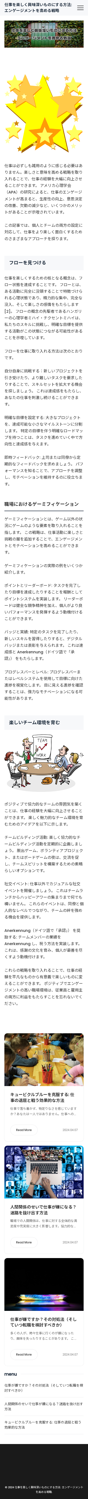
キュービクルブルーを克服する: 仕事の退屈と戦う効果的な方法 (42, 1097)
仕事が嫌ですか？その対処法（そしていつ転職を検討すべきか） (43, 1322)
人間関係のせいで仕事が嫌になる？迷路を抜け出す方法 (43, 1210)
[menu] (80, 7)
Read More (24, 1130)
